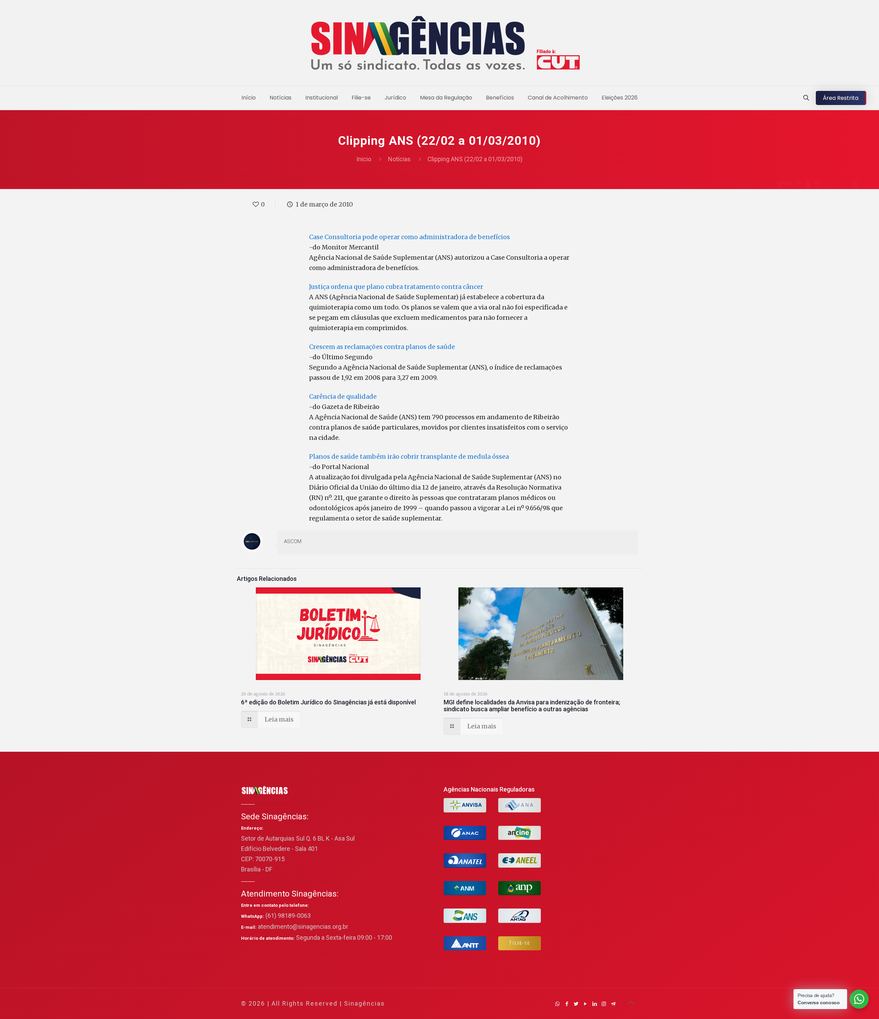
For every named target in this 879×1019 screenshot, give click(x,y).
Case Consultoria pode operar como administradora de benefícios (409, 237)
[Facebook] (566, 1003)
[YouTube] (585, 1003)
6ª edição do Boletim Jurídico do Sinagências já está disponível (328, 702)
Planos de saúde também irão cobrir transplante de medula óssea (409, 456)
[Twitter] (576, 1003)
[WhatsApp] (557, 1003)
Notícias (399, 159)
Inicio (363, 159)
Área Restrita (840, 98)
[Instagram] (603, 1003)
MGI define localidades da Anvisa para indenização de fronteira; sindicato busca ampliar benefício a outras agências (532, 706)
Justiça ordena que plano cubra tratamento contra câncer (396, 287)
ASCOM (292, 541)
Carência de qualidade (343, 396)
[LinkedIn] (594, 1003)
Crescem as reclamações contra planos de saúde (382, 347)
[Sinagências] (440, 44)
